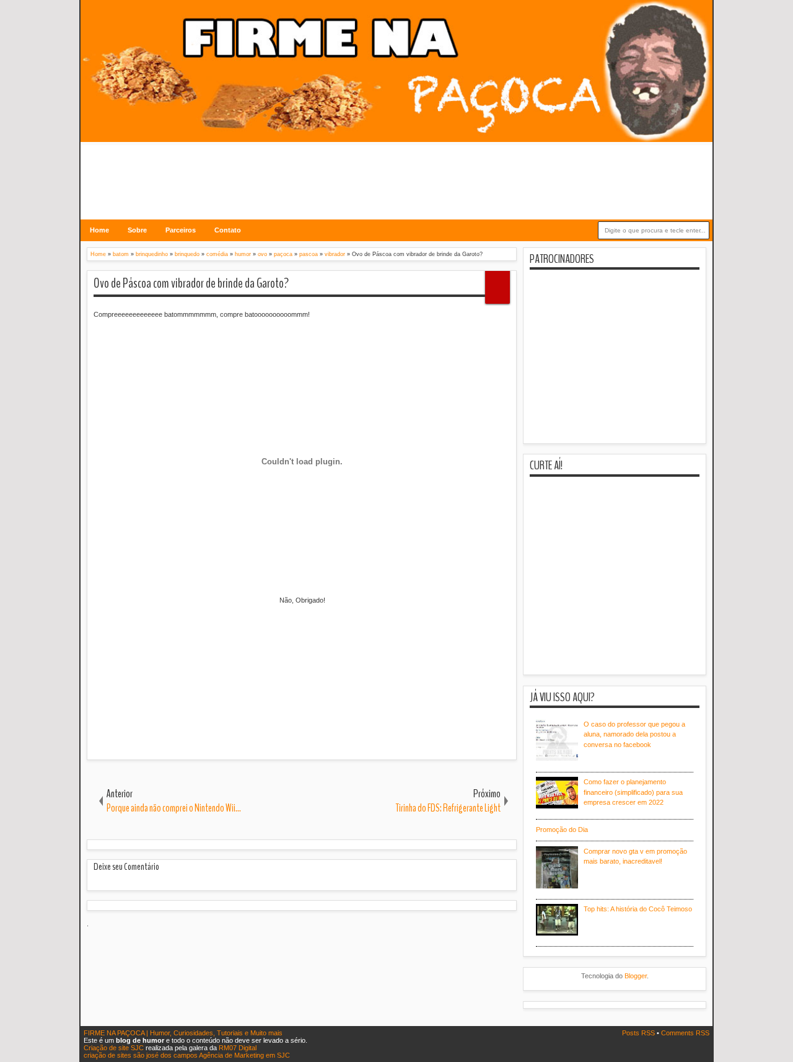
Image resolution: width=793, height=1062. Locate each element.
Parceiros (180, 230)
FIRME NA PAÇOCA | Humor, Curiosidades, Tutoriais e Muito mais (183, 1033)
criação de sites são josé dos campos (141, 1055)
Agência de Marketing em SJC (244, 1055)
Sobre (137, 230)
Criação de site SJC (115, 1047)
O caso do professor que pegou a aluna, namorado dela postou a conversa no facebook (634, 734)
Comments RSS (685, 1033)
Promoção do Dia (562, 829)
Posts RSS (639, 1033)
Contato (227, 230)
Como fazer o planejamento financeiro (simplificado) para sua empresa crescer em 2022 (633, 792)
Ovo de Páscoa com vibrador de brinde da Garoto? (191, 283)
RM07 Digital (237, 1047)
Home (99, 230)
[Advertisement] (396, 173)
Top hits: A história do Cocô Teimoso (638, 909)
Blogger (635, 976)
